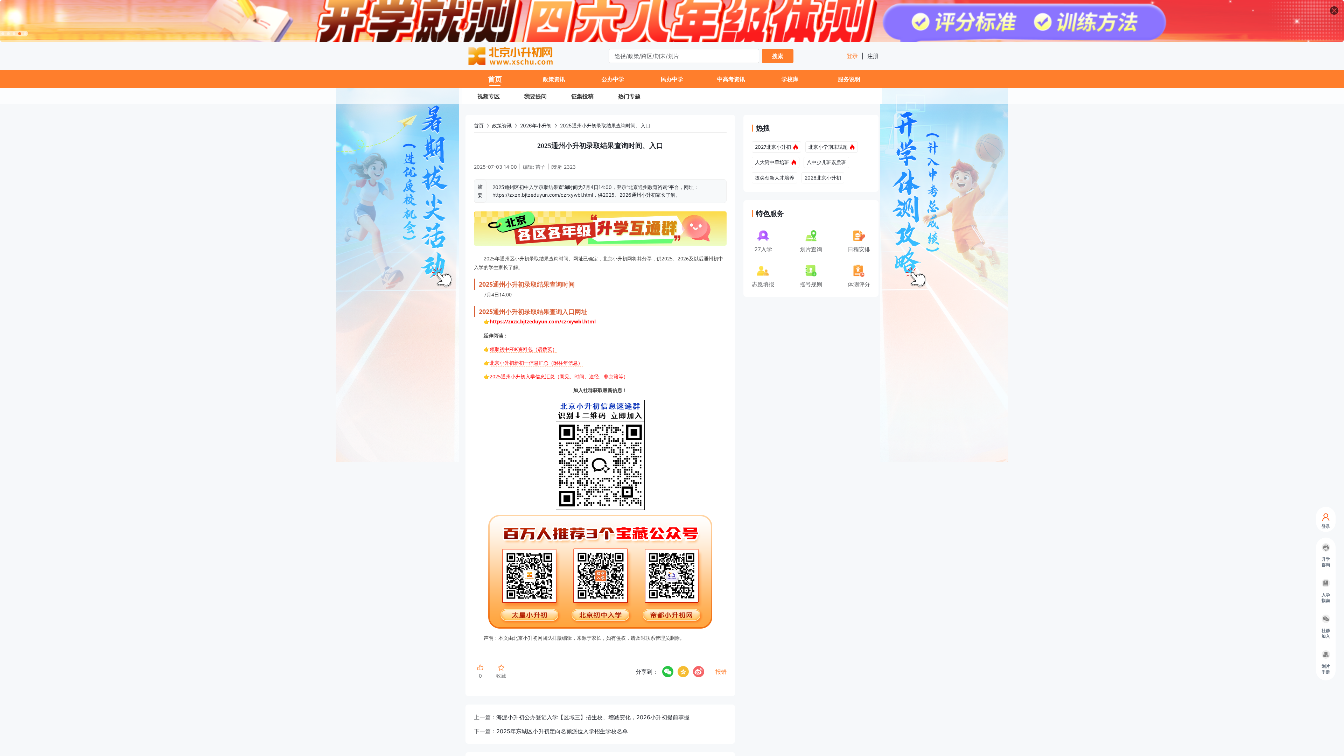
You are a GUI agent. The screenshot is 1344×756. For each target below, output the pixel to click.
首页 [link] (479, 125)
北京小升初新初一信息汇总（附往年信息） (536, 362)
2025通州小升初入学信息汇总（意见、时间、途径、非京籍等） (559, 376)
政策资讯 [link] (502, 125)
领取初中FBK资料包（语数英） (523, 349)
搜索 (777, 55)
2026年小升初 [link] (536, 125)
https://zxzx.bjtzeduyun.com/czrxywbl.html (543, 321)
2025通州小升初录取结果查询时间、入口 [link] (605, 125)
